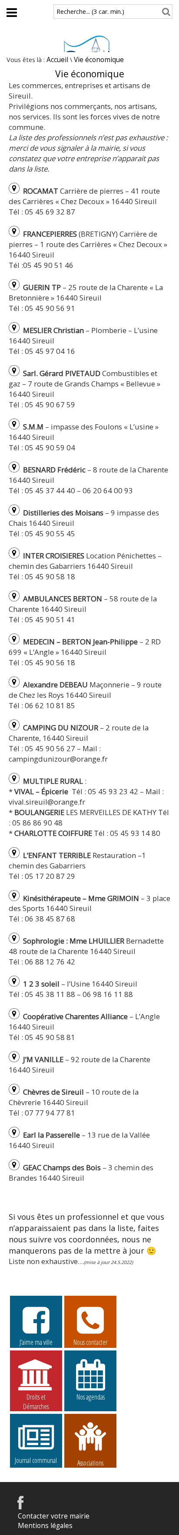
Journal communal (36, 1460)
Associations (90, 1462)
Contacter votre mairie (54, 1516)
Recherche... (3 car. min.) (90, 11)
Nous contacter (90, 1342)
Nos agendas (90, 1397)
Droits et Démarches (36, 1397)
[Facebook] (20, 1507)
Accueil (57, 59)
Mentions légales (45, 1525)
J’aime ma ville (36, 1342)
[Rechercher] (164, 11)
